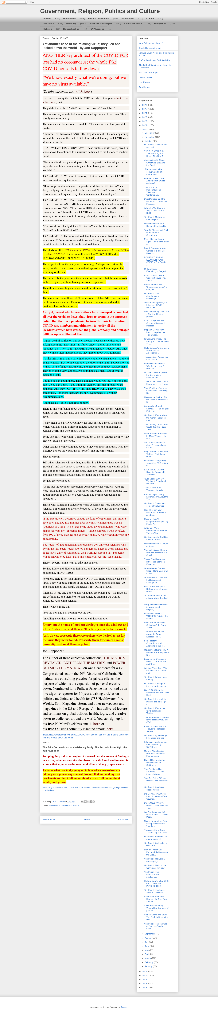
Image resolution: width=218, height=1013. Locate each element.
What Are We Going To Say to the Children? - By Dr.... (155, 210)
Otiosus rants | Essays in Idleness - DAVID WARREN (155, 305)
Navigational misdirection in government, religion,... (156, 607)
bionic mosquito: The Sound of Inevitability (155, 224)
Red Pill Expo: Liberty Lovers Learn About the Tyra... (156, 497)
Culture (150, 18)
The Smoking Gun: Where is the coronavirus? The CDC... (156, 720)
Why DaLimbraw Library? (151, 43)
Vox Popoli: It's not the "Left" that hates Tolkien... (154, 710)
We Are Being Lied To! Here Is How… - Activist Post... (156, 814)
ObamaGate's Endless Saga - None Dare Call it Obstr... (156, 571)
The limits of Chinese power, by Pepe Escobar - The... (154, 634)
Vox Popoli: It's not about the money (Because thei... (155, 418)
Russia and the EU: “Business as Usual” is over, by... (155, 287)
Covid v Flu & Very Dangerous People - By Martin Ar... (156, 521)
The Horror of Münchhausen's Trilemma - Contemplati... (152, 191)
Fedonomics (127, 18)
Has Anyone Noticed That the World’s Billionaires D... (156, 400)
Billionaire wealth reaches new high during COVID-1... (156, 744)
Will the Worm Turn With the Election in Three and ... (155, 670)
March (148, 958)
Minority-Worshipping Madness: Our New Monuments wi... (154, 753)
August (148, 938)
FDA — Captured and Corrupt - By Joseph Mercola (154, 323)
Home (86, 819)
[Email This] (82, 801)
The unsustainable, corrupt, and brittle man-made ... (154, 172)
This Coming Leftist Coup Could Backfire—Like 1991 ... (156, 427)
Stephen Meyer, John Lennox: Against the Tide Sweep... (154, 332)
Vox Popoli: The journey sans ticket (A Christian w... (156, 463)
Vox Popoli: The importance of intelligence (151, 874)
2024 (145, 113)
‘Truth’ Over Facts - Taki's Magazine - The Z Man (156, 382)
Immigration (160, 23)
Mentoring (71, 23)
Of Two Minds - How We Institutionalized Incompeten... (155, 580)
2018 (145, 975)
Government (69, 18)
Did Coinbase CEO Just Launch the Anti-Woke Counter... (155, 796)
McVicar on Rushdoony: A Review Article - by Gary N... (156, 652)
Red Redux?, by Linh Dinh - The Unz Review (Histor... (156, 314)
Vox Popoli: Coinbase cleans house (154, 788)
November (150, 137)
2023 (145, 117)
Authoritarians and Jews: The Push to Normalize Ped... (156, 917)
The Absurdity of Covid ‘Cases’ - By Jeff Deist (155, 831)
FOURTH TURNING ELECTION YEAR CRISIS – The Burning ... (155, 261)
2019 (145, 971)
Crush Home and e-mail (150, 48)
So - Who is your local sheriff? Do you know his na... (155, 445)
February (149, 962)
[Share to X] (87, 801)
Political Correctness (98, 18)
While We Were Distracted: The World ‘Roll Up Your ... (155, 530)
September (150, 934)
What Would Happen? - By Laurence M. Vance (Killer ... (156, 589)
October (149, 141)
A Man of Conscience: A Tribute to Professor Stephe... (155, 729)
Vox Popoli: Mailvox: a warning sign (154, 860)
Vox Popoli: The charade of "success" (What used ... (155, 926)
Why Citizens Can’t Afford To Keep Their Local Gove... (156, 454)
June (147, 946)
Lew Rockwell (145, 77)
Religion (47, 29)
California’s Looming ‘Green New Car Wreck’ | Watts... (156, 908)
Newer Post (49, 819)
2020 (145, 129)
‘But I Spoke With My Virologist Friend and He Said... (155, 481)
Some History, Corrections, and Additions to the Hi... (154, 643)
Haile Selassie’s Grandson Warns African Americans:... (156, 350)
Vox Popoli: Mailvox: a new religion (154, 218)
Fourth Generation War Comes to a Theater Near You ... (155, 250)
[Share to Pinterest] (93, 801)
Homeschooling (71, 29)
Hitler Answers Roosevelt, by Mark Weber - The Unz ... (156, 436)
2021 (145, 125)
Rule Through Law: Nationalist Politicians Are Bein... (155, 512)
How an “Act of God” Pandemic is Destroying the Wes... (156, 852)
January (149, 966)
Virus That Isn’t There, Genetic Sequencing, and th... (155, 278)
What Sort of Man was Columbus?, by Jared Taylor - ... (155, 625)
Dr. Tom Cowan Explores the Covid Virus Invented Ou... (155, 375)
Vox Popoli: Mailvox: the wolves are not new (155, 866)
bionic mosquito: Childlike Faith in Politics (156, 538)
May (147, 950)
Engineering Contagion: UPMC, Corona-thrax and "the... (155, 661)
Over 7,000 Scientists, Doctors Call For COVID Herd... (156, 692)
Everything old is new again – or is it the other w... (156, 241)
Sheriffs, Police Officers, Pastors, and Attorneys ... (156, 780)
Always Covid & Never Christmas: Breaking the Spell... (154, 162)
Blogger (124, 1007)
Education (48, 23)
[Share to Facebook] (90, 801)
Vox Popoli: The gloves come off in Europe (155, 504)
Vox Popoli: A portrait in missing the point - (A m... (155, 701)
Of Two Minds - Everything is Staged (155, 270)
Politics (47, 18)
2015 (145, 987)
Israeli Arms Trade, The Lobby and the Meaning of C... (156, 341)
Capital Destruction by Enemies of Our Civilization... (154, 762)
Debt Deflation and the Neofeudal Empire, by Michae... (155, 201)
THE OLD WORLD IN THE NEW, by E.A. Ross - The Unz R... (154, 153)
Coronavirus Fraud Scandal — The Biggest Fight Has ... (156, 408)
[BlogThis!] (85, 801)
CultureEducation (133, 23)
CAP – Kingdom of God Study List (155, 60)
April (147, 954)
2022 (145, 121)
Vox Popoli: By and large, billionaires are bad (156, 736)
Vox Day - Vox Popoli (148, 72)
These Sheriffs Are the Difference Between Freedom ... (154, 561)
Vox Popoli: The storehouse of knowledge (151, 296)
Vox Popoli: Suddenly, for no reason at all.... (155, 837)
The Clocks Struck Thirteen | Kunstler (154, 488)
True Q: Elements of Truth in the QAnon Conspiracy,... (156, 232)
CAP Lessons (97, 29)
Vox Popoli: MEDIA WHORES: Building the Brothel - (156, 616)
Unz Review (144, 82)
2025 (145, 109)
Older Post (123, 819)
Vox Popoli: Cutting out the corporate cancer (155, 684)
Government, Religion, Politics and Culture (100, 11)
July (147, 942)
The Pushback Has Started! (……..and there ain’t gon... (154, 771)
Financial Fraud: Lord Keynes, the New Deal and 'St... (155, 899)
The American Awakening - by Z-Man (156, 358)
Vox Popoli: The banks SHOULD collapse (154, 891)
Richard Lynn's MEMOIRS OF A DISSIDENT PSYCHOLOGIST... (156, 883)
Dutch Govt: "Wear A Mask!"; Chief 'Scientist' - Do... (156, 805)
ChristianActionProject (100, 23)
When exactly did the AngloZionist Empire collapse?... (154, 181)
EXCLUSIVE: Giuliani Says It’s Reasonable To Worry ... (155, 472)
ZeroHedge (144, 87)
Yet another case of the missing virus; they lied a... (156, 598)
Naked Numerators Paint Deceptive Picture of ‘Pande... (155, 823)
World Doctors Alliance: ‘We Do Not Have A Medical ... (155, 366)
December (150, 133)
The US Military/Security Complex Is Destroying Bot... (156, 390)
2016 (145, 983)
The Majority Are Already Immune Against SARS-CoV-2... (156, 552)
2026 (145, 105)
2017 (145, 979)
